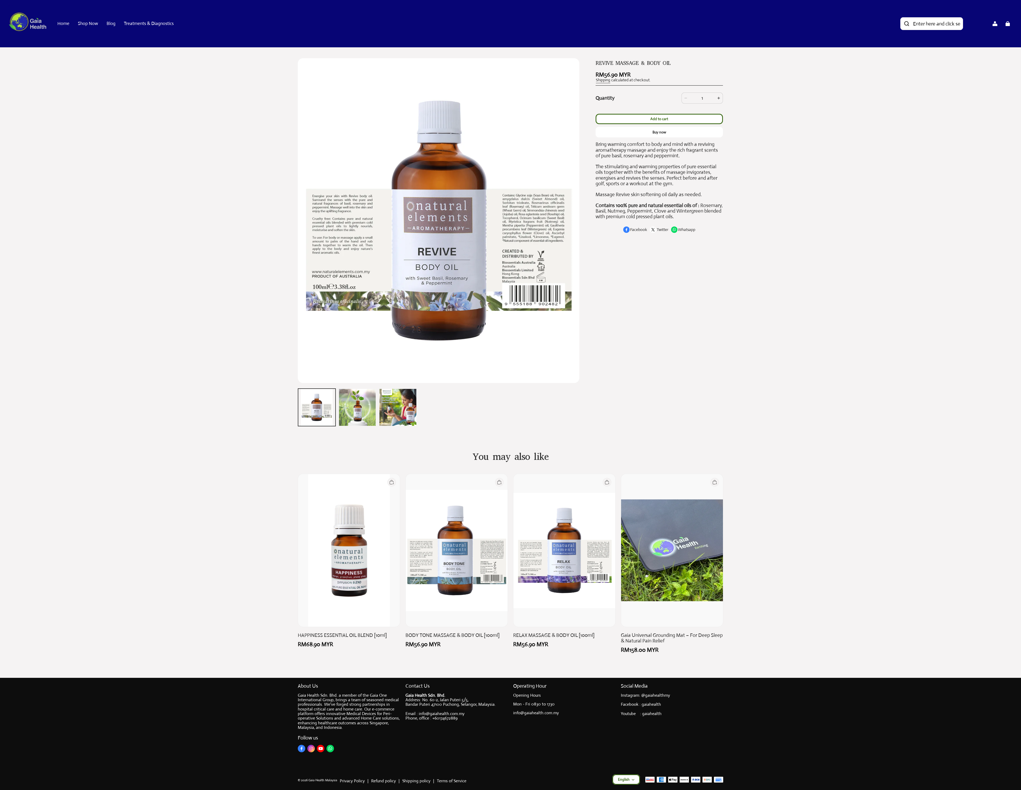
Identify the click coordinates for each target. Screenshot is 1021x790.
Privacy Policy (352, 781)
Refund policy (383, 781)
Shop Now (88, 23)
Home (63, 23)
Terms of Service (451, 781)
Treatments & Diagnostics (149, 23)
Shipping (603, 79)
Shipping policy (416, 781)
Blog (111, 23)
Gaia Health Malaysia (322, 780)
